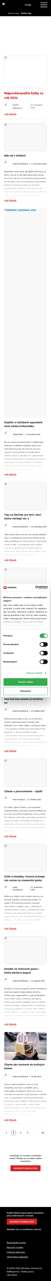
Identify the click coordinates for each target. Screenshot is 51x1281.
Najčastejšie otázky (16, 1242)
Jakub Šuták (18, 434)
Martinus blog (13, 13)
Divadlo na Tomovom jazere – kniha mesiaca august (22, 971)
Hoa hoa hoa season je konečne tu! (23, 701)
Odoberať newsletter (22, 1222)
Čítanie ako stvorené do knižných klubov (24, 1066)
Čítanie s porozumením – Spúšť (23, 791)
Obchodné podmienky (17, 1256)
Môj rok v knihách (15, 155)
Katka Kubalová (17, 106)
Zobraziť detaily (34, 673)
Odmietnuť (25, 691)
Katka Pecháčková (20, 164)
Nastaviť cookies (15, 1247)
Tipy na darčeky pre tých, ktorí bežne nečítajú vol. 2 (22, 516)
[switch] (44, 644)
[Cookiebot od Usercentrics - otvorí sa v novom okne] (36, 587)
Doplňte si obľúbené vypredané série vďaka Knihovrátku (23, 424)
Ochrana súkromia (16, 1252)
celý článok (10, 114)
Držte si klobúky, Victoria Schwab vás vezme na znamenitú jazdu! (24, 878)
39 (42, 1133)
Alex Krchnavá (19, 800)
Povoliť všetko (25, 682)
